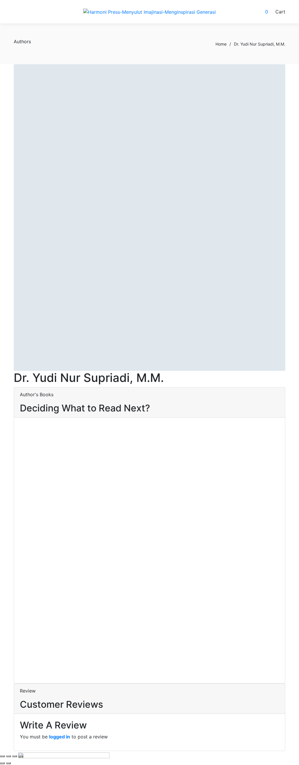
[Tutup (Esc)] (20, 756)
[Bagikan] (14, 756)
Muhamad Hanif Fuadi (53, 618)
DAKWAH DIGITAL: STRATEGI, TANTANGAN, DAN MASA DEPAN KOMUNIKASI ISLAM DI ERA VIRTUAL (60, 554)
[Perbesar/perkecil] (2, 756)
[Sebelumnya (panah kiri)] (2, 763)
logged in (59, 737)
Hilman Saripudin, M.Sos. (68, 646)
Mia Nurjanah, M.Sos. (53, 653)
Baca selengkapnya (41, 483)
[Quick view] (21, 490)
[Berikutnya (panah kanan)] (8, 763)
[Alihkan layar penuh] (8, 756)
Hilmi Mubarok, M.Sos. (62, 611)
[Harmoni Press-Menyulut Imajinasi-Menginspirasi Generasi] (149, 11)
